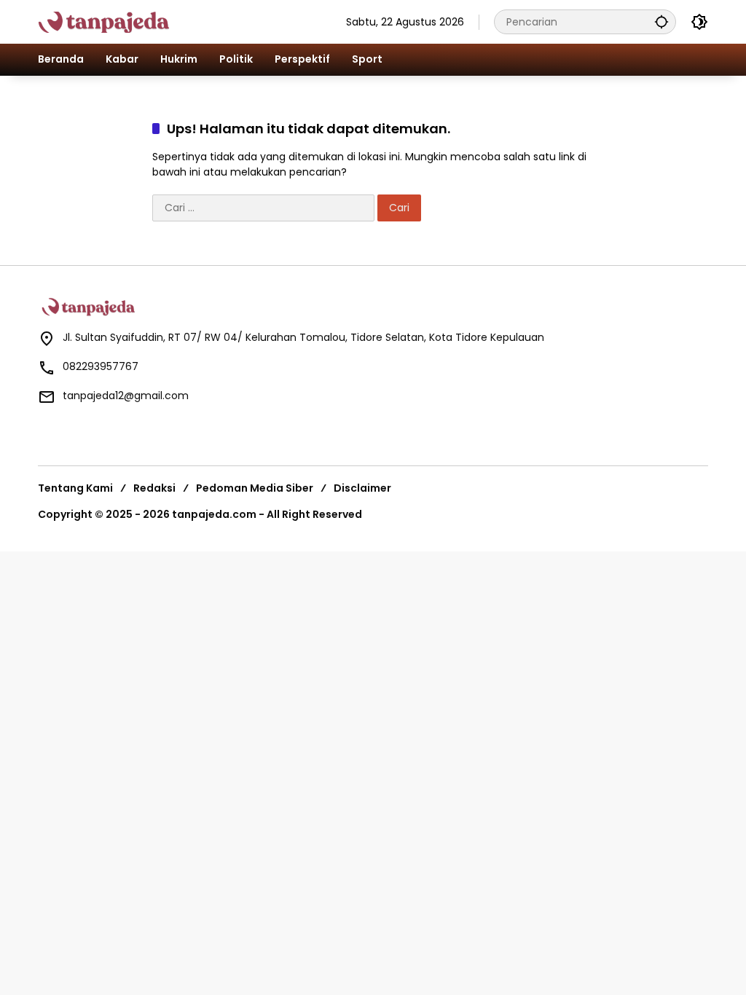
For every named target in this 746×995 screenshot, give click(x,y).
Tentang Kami (75, 488)
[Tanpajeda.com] (118, 21)
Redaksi (154, 488)
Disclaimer (362, 488)
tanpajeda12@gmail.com (126, 395)
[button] (661, 21)
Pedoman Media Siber (254, 488)
